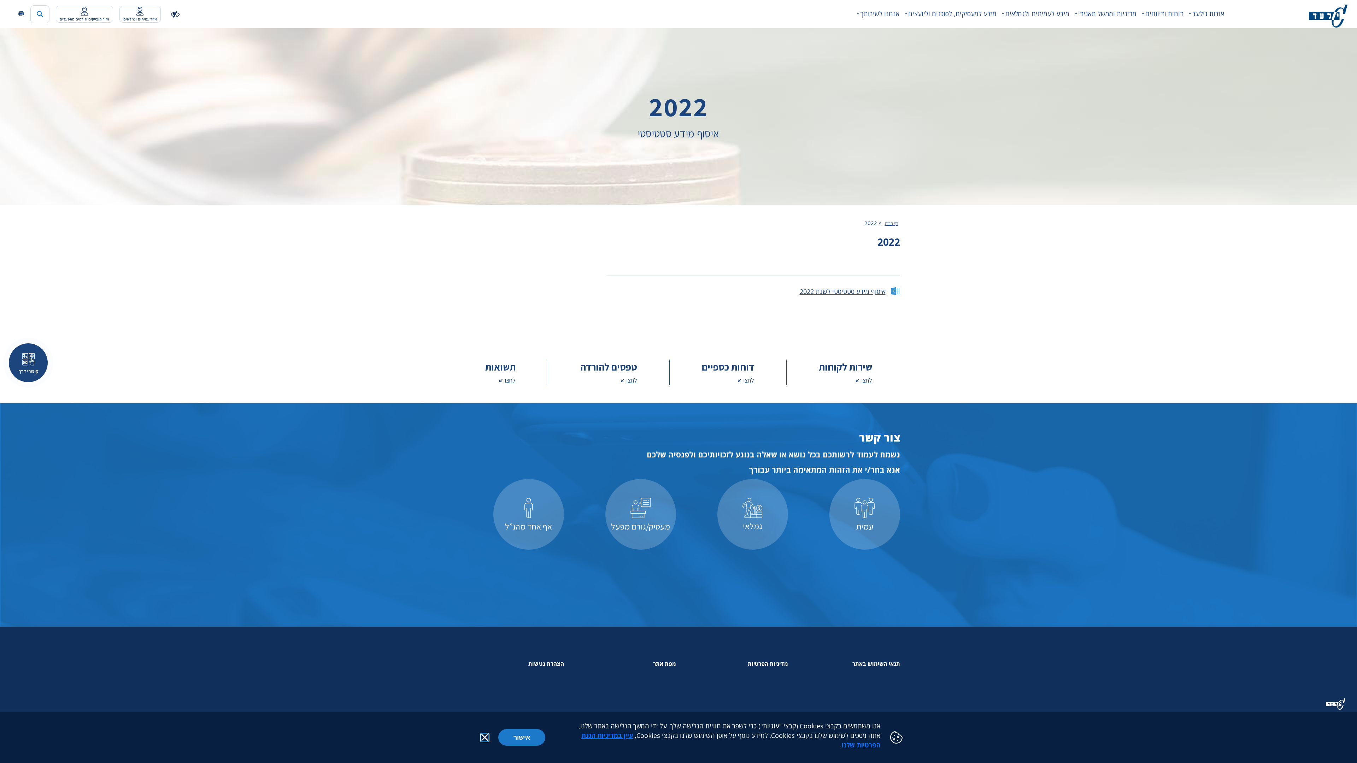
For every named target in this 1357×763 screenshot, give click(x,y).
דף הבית (891, 223)
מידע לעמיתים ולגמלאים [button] (1037, 14)
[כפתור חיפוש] (39, 14)
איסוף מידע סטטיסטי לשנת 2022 (843, 291)
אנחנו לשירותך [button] (879, 14)
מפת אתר (664, 664)
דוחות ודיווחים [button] (1164, 14)
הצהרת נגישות (546, 664)
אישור (521, 737)
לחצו (866, 380)
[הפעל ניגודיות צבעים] (175, 14)
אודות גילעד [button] (1208, 14)
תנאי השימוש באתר (876, 664)
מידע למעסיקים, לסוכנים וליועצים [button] (952, 14)
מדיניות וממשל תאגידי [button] (1107, 14)
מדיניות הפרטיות (768, 664)
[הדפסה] (21, 14)
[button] (484, 737)
